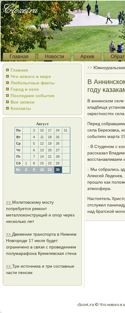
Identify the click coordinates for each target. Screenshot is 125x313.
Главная (19, 56)
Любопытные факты (33, 82)
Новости (54, 56)
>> (9, 202)
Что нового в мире (31, 76)
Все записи (23, 102)
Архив (87, 56)
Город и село (25, 89)
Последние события (32, 95)
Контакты (21, 108)
